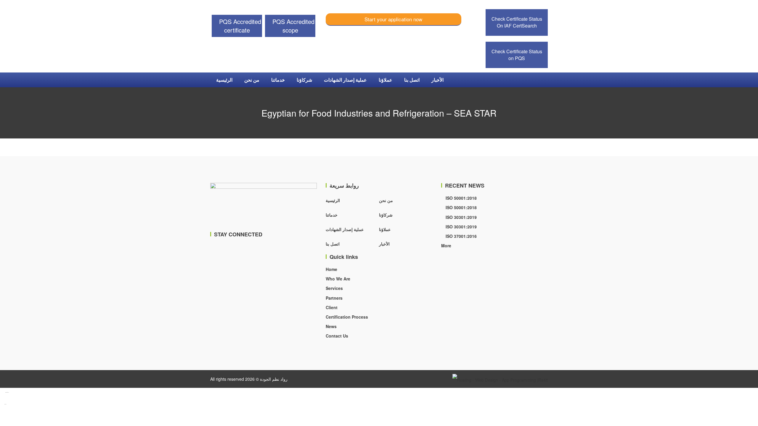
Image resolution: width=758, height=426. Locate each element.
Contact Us (337, 336)
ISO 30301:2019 (460, 217)
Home (331, 269)
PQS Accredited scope (292, 25)
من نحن (251, 79)
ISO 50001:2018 (460, 198)
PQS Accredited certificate (239, 25)
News (331, 326)
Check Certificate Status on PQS (517, 55)
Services (334, 288)
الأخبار (437, 79)
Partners (334, 298)
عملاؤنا (385, 79)
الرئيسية (224, 79)
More (446, 245)
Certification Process (347, 317)
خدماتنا (278, 79)
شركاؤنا (304, 79)
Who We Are (338, 279)
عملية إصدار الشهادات (345, 79)
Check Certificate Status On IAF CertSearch (517, 22)
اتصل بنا (412, 79)
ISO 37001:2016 (460, 236)
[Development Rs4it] (500, 379)
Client (332, 307)
